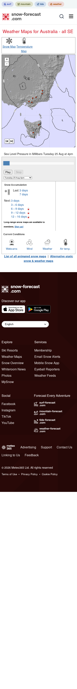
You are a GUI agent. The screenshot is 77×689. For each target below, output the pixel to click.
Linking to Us (11, 455)
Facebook (8, 404)
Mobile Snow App (46, 363)
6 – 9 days (17, 209)
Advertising (28, 447)
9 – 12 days (18, 212)
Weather (47, 248)
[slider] (6, 163)
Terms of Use (9, 474)
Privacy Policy (29, 474)
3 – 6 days (17, 205)
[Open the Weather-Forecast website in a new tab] (56, 4)
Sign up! (19, 226)
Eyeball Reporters (47, 369)
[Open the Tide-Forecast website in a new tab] (40, 4)
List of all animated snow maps (25, 256)
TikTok (6, 416)
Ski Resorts (10, 350)
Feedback (32, 455)
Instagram (8, 410)
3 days (24, 190)
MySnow (8, 381)
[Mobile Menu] (71, 16)
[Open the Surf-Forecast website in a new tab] (8, 4)
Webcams (11, 248)
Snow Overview (13, 363)
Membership (43, 350)
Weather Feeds (45, 375)
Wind (29, 248)
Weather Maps (12, 356)
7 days (24, 194)
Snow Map (9, 46)
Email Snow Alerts (47, 356)
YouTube (8, 422)
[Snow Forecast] (20, 16)
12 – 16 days (19, 216)
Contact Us (64, 447)
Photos (6, 375)
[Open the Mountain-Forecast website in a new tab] (24, 4)
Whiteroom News (14, 369)
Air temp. (65, 248)
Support (46, 447)
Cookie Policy (50, 474)
